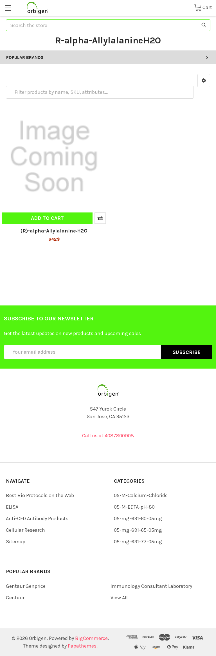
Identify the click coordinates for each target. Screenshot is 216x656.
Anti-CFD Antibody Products (37, 518)
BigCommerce (91, 638)
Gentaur (15, 598)
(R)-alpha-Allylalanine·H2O (54, 231)
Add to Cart (47, 218)
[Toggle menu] (7, 7)
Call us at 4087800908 (108, 436)
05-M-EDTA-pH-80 (134, 507)
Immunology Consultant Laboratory (151, 586)
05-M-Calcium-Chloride (141, 495)
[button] (203, 80)
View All (119, 598)
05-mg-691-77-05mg (138, 541)
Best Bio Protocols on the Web (40, 495)
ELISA (12, 507)
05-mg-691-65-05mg (138, 530)
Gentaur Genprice (26, 586)
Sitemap (15, 541)
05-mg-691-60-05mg (138, 518)
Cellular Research (25, 530)
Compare (100, 218)
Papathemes (82, 646)
